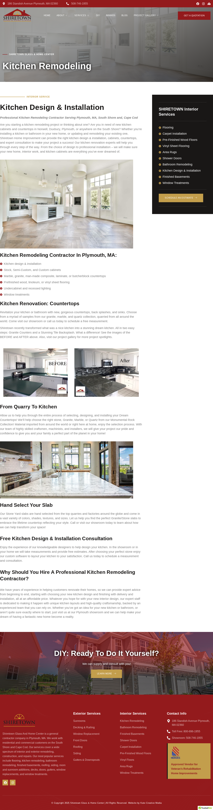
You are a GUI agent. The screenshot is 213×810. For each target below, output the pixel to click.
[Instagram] (203, 3)
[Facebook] (197, 3)
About (61, 15)
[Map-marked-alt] (209, 3)
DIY (98, 15)
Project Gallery (145, 15)
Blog (124, 15)
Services (80, 15)
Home (47, 15)
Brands (110, 15)
